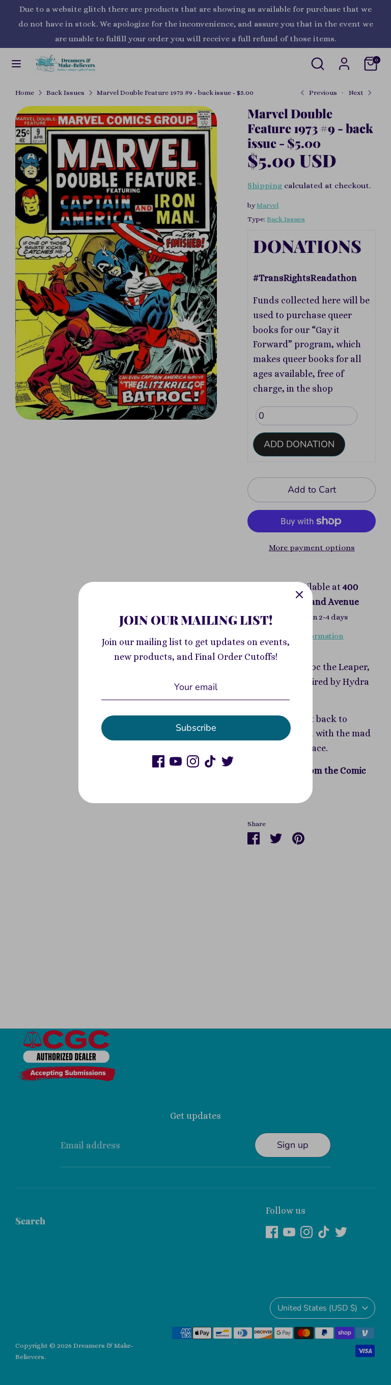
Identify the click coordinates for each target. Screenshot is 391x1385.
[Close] (299, 595)
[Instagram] (193, 761)
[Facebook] (158, 761)
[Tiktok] (210, 761)
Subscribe (196, 728)
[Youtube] (176, 761)
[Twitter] (227, 761)
